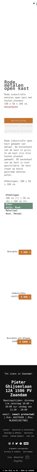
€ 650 (24, 252)
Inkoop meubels (17, 436)
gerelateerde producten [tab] (18, 131)
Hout (8, 213)
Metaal (18, 213)
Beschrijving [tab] (18, 120)
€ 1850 (24, 342)
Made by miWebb (27, 470)
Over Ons (30, 436)
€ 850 (24, 297)
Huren (5, 436)
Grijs (9, 207)
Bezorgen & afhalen (12, 433)
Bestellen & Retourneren (23, 430)
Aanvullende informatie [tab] (18, 126)
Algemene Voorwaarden (18, 448)
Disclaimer (28, 452)
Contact (6, 430)
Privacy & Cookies (12, 452)
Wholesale (28, 433)
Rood (17, 207)
